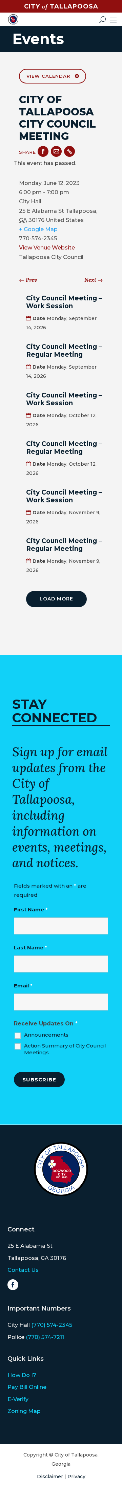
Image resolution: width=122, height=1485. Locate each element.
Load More (56, 599)
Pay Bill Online (26, 1387)
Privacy (76, 1476)
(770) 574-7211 (45, 1337)
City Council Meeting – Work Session (64, 302)
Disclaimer (50, 1476)
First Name (31, 909)
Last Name (30, 947)
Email (23, 985)
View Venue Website (47, 247)
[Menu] (113, 19)
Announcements (46, 1035)
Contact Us (23, 1270)
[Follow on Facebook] (12, 1284)
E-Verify (17, 1399)
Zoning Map (24, 1411)
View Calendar (48, 76)
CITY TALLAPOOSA (61, 6)
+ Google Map (38, 229)
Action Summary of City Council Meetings (65, 1049)
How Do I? (21, 1375)
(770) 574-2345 (51, 1325)
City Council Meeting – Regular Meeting (64, 350)
